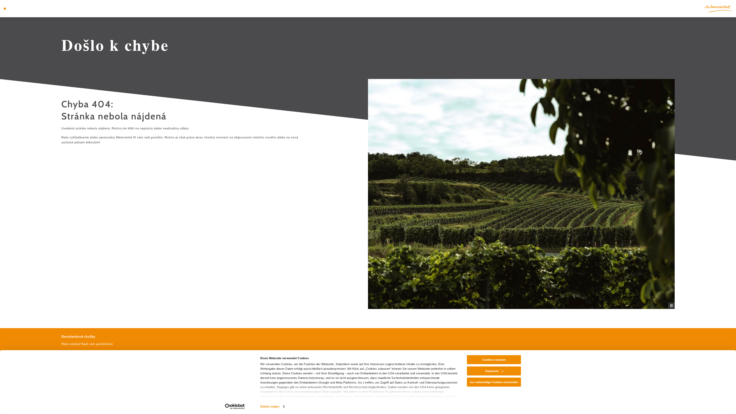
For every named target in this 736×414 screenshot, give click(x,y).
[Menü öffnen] (5, 9)
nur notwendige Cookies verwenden (494, 382)
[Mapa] (15, 9)
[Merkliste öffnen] (21, 9)
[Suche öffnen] (27, 9)
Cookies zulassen (494, 359)
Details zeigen (269, 406)
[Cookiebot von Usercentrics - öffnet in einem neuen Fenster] (235, 406)
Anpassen (492, 371)
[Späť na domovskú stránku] (718, 8)
